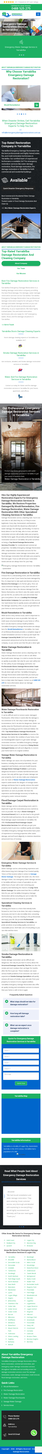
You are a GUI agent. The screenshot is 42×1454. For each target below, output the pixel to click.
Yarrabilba (11, 1257)
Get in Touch (9, 325)
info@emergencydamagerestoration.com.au (21, 132)
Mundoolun (12, 1290)
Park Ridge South (14, 1279)
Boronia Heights (32, 1339)
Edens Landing (13, 1336)
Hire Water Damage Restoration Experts (20, 208)
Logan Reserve (32, 1306)
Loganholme (31, 1303)
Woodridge (31, 1265)
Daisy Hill (30, 1325)
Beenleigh (30, 1257)
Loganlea (30, 1301)
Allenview (11, 1317)
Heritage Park (32, 1317)
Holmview (11, 1334)
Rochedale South (33, 1284)
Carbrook (30, 1334)
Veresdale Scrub (13, 1262)
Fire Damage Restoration (13, 1390)
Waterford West (32, 1268)
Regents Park (31, 1287)
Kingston (30, 1312)
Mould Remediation (11, 1386)
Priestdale (30, 1290)
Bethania (11, 1342)
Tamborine (12, 1271)
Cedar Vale (12, 1306)
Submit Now (21, 1083)
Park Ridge (30, 1292)
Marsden (30, 1298)
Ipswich (9, 1246)
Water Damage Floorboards (14, 1398)
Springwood (31, 1276)
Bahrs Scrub (31, 1262)
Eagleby (11, 1339)
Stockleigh (11, 1273)
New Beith (11, 1284)
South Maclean (13, 1276)
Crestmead (31, 1328)
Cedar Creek (12, 1312)
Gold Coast (10, 1240)
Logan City (30, 1240)
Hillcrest (30, 1314)
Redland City (11, 1243)
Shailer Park (31, 1282)
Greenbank (30, 1320)
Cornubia (30, 1331)
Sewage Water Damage (12, 1401)
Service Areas (9, 1405)
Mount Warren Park (13, 1329)
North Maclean (13, 1282)
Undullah (11, 1268)
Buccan (10, 1314)
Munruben (11, 1287)
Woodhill (11, 1260)
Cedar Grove (12, 1309)
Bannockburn (31, 1260)
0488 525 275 (21, 8)
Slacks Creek (31, 1279)
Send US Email (14, 1434)
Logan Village (12, 1295)
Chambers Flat (13, 1303)
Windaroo (11, 1323)
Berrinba (30, 1342)
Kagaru (10, 1298)
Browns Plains (32, 1336)
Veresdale (11, 1265)
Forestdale (30, 1323)
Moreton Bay (31, 1243)
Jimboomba (12, 1301)
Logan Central (31, 1309)
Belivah (10, 1344)
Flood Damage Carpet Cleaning (17, 105)
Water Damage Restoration (14, 1394)
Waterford (11, 1325)
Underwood (31, 1271)
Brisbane (30, 1246)
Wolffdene (11, 1320)
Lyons (10, 1292)
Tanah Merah (31, 1273)
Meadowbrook (32, 1295)
